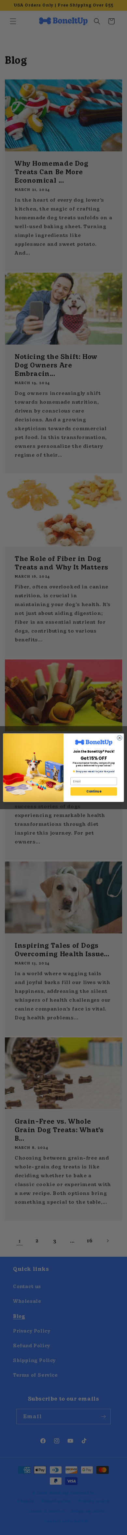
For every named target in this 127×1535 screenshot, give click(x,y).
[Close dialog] (119, 737)
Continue (93, 791)
